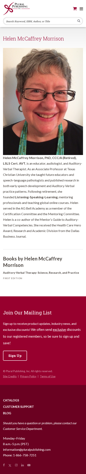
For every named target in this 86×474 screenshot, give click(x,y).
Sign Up (15, 355)
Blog (7, 413)
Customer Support (18, 406)
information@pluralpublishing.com (27, 449)
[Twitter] (9, 465)
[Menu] (81, 8)
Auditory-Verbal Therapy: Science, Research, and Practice (41, 272)
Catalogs (11, 400)
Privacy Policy (28, 376)
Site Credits (10, 376)
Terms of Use (47, 376)
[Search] (78, 21)
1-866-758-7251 (24, 455)
